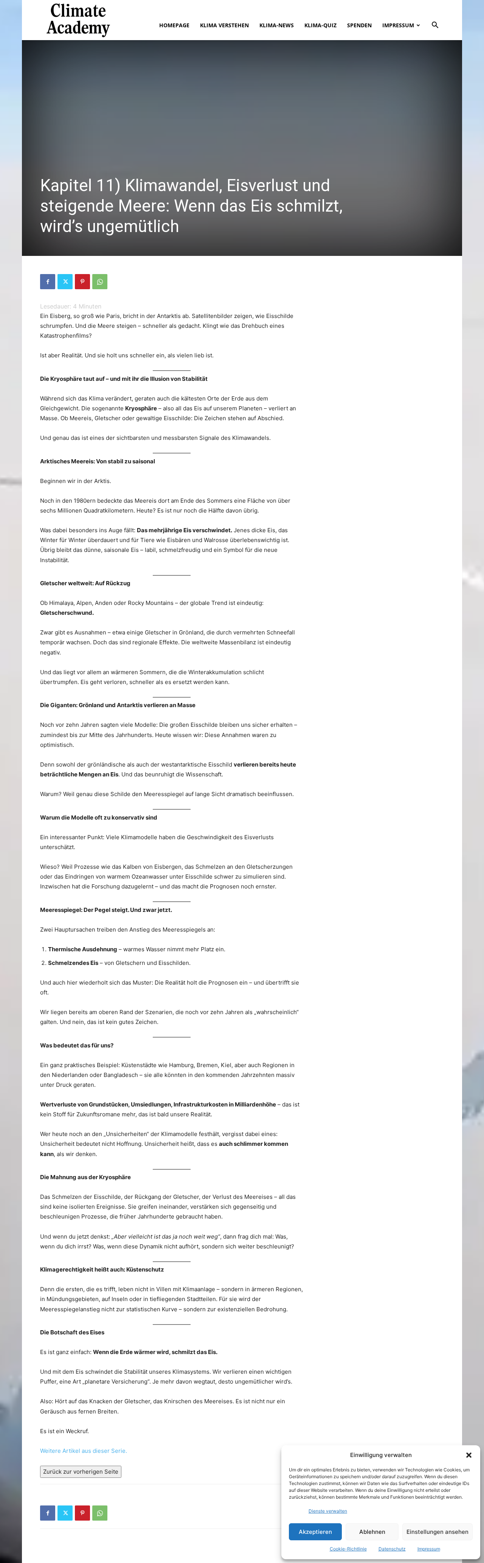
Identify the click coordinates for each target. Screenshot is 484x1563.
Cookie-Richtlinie (348, 1549)
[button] (469, 1455)
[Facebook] (47, 281)
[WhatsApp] (99, 281)
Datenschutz (392, 1549)
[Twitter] (65, 281)
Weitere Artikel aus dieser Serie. (83, 1450)
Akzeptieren (315, 1531)
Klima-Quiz (320, 25)
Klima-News (276, 25)
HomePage (174, 25)
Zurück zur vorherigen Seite (80, 1471)
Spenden (359, 25)
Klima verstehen (224, 25)
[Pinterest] (82, 281)
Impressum (428, 1549)
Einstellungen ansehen (437, 1531)
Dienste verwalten (328, 1511)
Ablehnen (372, 1531)
